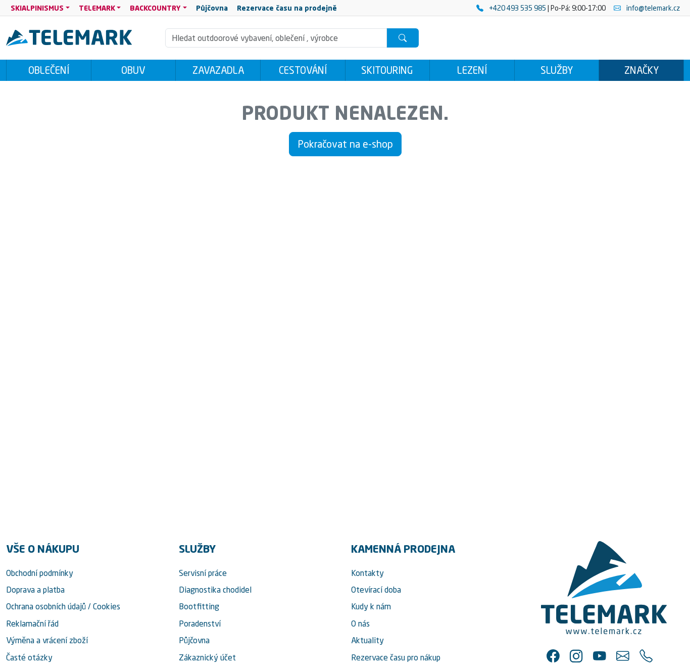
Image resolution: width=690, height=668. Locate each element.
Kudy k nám (371, 606)
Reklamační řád (32, 623)
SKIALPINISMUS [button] (37, 8)
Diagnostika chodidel (215, 590)
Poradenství (200, 623)
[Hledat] (402, 38)
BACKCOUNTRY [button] (155, 8)
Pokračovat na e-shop (345, 144)
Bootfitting (199, 606)
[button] (553, 656)
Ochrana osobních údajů (46, 606)
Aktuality (367, 640)
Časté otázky (29, 657)
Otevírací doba (376, 590)
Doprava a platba (35, 590)
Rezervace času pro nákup (395, 657)
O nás (360, 623)
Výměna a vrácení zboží (47, 640)
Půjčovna (194, 640)
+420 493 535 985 (517, 8)
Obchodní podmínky (39, 573)
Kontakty (367, 573)
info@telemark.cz (652, 8)
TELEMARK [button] (97, 8)
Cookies (106, 606)
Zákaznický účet (207, 657)
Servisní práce (203, 573)
